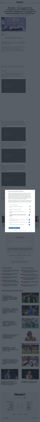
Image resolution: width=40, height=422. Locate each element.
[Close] (33, 191)
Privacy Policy (24, 230)
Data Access (20, 230)
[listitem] (20, 204)
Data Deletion (15, 230)
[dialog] (20, 211)
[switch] (30, 206)
